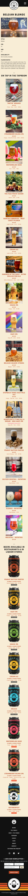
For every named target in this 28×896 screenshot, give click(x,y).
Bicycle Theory (23, 892)
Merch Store (14, 872)
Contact (14, 846)
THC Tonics (14, 830)
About (14, 843)
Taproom (14, 835)
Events (14, 838)
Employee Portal (14, 893)
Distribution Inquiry (14, 848)
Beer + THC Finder (14, 833)
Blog (14, 840)
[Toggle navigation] (25, 3)
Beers (14, 827)
